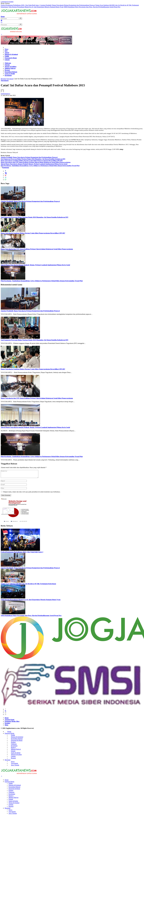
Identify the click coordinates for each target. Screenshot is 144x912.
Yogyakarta (5, 80)
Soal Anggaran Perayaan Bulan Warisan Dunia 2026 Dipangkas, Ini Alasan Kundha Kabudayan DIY (33, 159)
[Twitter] (5, 711)
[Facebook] (5, 709)
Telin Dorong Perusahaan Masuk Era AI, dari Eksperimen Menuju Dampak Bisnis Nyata (35, 7)
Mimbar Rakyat (10, 68)
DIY (6, 51)
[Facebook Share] (5, 171)
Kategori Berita (9, 733)
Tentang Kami (9, 719)
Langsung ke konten (7, 1)
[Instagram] (5, 713)
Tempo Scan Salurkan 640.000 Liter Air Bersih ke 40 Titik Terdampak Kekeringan (28, 584)
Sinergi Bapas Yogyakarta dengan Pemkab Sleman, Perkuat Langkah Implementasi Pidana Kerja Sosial (34, 164)
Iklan (6, 725)
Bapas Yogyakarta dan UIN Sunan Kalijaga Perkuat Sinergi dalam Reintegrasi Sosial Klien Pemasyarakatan (35, 162)
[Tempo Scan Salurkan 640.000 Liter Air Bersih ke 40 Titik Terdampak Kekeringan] (13, 582)
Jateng (7, 52)
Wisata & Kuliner (10, 66)
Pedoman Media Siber (12, 721)
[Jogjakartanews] (19, 15)
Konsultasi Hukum (11, 72)
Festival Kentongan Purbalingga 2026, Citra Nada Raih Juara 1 (20, 5)
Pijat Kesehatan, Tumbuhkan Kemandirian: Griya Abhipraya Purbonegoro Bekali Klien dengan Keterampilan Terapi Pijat (40, 165)
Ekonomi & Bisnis (11, 58)
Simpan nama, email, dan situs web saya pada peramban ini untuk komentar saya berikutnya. (31, 492)
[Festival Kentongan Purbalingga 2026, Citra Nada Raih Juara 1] (20, 550)
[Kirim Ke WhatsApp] (5, 179)
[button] (20, 18)
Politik (7, 56)
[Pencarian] (1, 22)
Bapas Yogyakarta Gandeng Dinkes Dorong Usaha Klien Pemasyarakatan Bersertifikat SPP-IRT (32, 160)
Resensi (7, 70)
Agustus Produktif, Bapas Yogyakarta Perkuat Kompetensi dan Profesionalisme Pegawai (67, 5)
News (6, 49)
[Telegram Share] (5, 178)
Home (3, 16)
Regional (7, 760)
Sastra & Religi (10, 73)
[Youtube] (5, 714)
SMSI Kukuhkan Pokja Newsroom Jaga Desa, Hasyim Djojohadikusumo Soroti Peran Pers (92, 7)
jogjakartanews (5, 93)
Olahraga (8, 63)
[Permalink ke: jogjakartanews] (2, 92)
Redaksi (7, 723)
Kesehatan (8, 75)
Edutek (7, 60)
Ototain (7, 65)
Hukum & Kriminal (11, 54)
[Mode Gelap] (1, 20)
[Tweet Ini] (6, 174)
